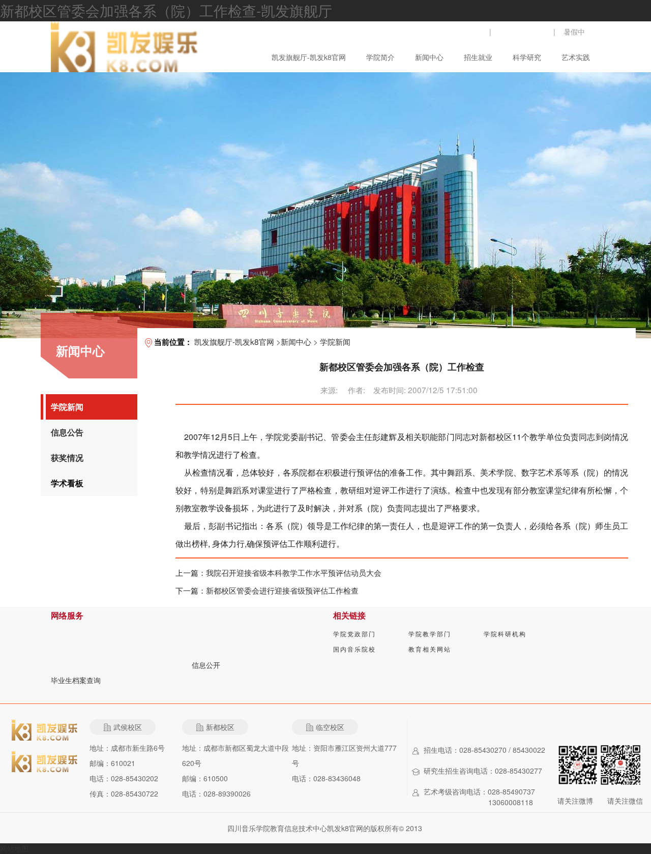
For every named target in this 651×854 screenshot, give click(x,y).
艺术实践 (575, 57)
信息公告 (67, 432)
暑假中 (574, 31)
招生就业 (478, 57)
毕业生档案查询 (76, 680)
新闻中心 (429, 57)
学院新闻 (67, 407)
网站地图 (14, 848)
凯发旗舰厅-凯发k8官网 (309, 57)
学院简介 (380, 57)
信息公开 (206, 665)
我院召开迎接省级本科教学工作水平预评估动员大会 (293, 572)
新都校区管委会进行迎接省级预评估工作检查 (282, 590)
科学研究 (527, 57)
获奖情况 (67, 457)
